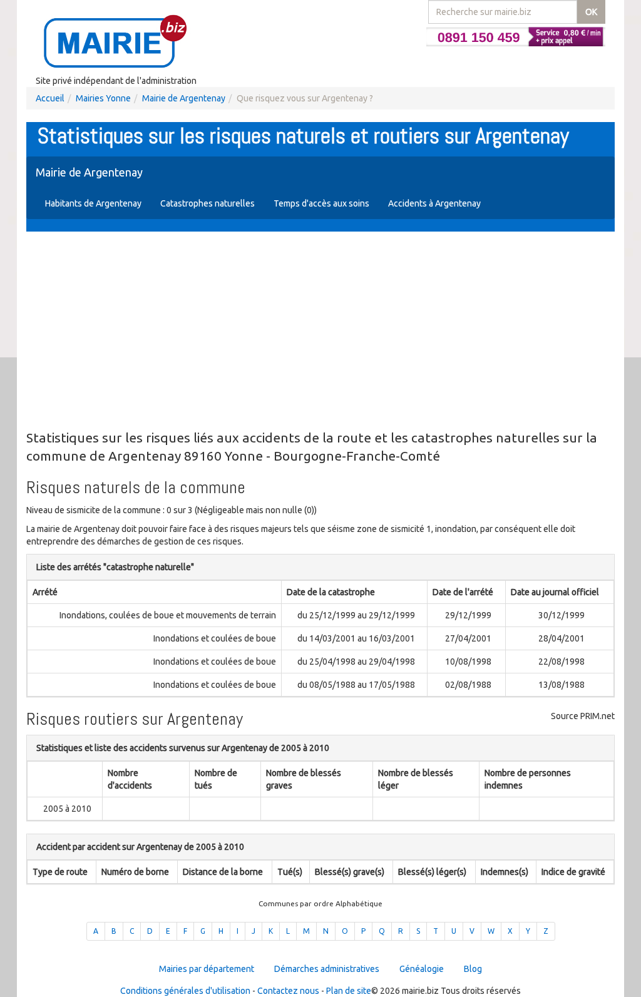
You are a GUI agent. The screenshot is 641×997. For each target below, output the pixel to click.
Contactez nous (288, 991)
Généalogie (421, 969)
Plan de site (348, 991)
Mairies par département (206, 969)
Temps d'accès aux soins (321, 203)
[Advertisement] (320, 331)
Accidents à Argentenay (434, 203)
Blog (473, 969)
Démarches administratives (326, 969)
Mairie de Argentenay (183, 98)
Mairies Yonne (103, 98)
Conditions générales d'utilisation (185, 991)
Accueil (50, 98)
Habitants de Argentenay (93, 203)
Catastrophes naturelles (207, 203)
